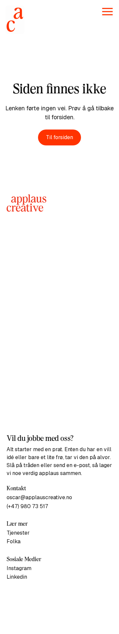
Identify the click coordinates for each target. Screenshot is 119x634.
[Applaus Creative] (14, 19)
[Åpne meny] (107, 11)
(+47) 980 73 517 (27, 506)
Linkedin (17, 576)
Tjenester (18, 532)
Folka (13, 541)
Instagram (19, 568)
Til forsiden (59, 137)
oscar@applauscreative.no (39, 497)
